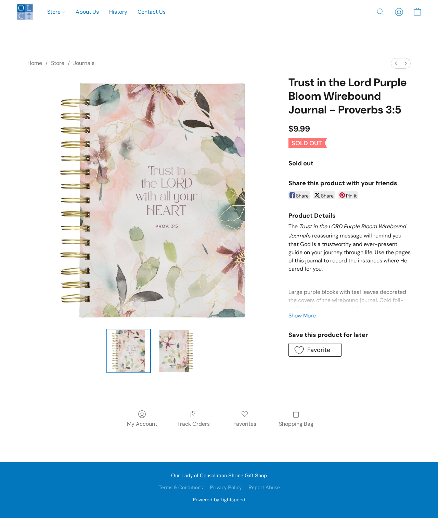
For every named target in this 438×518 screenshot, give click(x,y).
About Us (87, 11)
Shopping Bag (296, 423)
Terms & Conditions (180, 488)
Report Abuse (264, 488)
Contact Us (152, 11)
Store (54, 11)
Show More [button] (302, 315)
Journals (83, 63)
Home (34, 63)
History (118, 11)
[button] (25, 12)
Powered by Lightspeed (219, 499)
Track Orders (193, 423)
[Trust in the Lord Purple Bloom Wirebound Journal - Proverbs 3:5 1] (176, 351)
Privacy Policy (226, 488)
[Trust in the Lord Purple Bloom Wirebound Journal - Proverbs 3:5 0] (128, 351)
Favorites (244, 423)
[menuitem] (396, 63)
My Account (142, 423)
